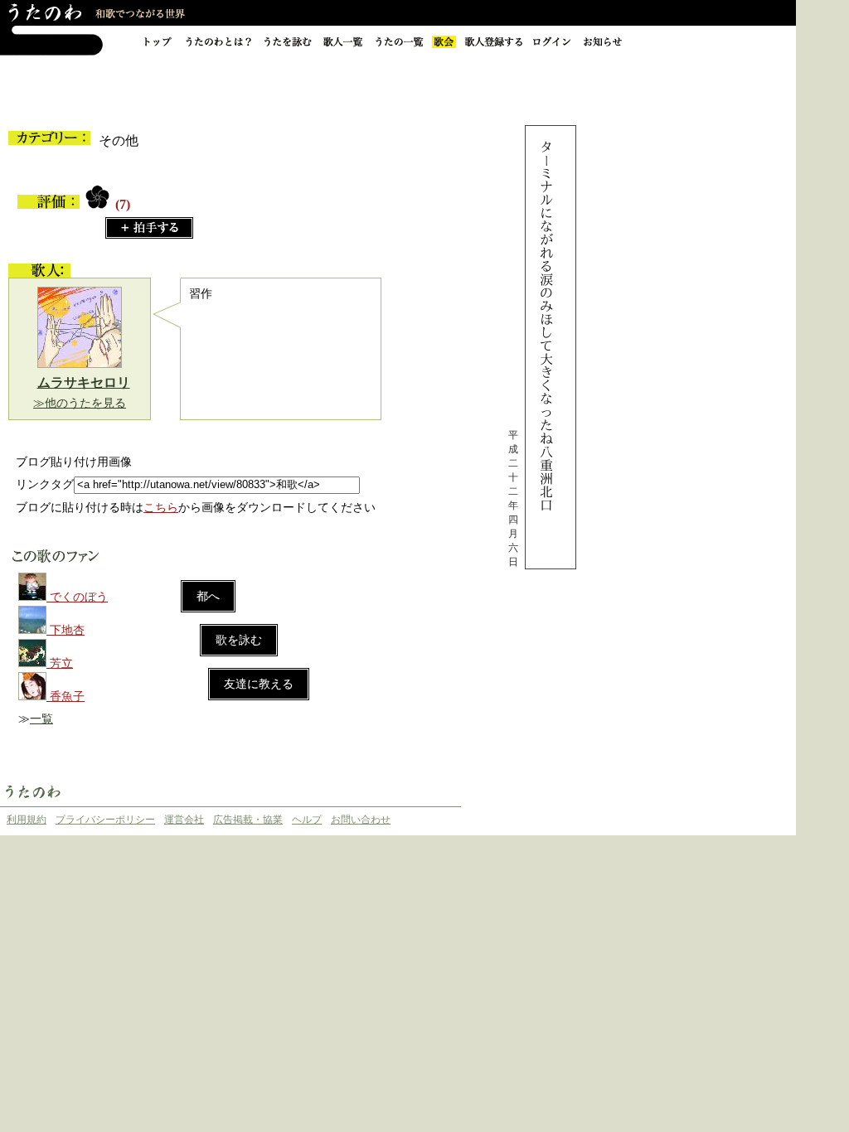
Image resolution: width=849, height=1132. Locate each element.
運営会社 (184, 819)
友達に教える (259, 684)
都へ (208, 596)
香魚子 (67, 696)
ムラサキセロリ (83, 382)
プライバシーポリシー (105, 819)
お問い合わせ (361, 819)
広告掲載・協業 (248, 819)
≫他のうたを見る (79, 403)
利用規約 (26, 819)
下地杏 (67, 630)
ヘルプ (307, 819)
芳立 (61, 663)
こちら (160, 507)
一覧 (41, 719)
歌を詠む (239, 640)
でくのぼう (79, 597)
